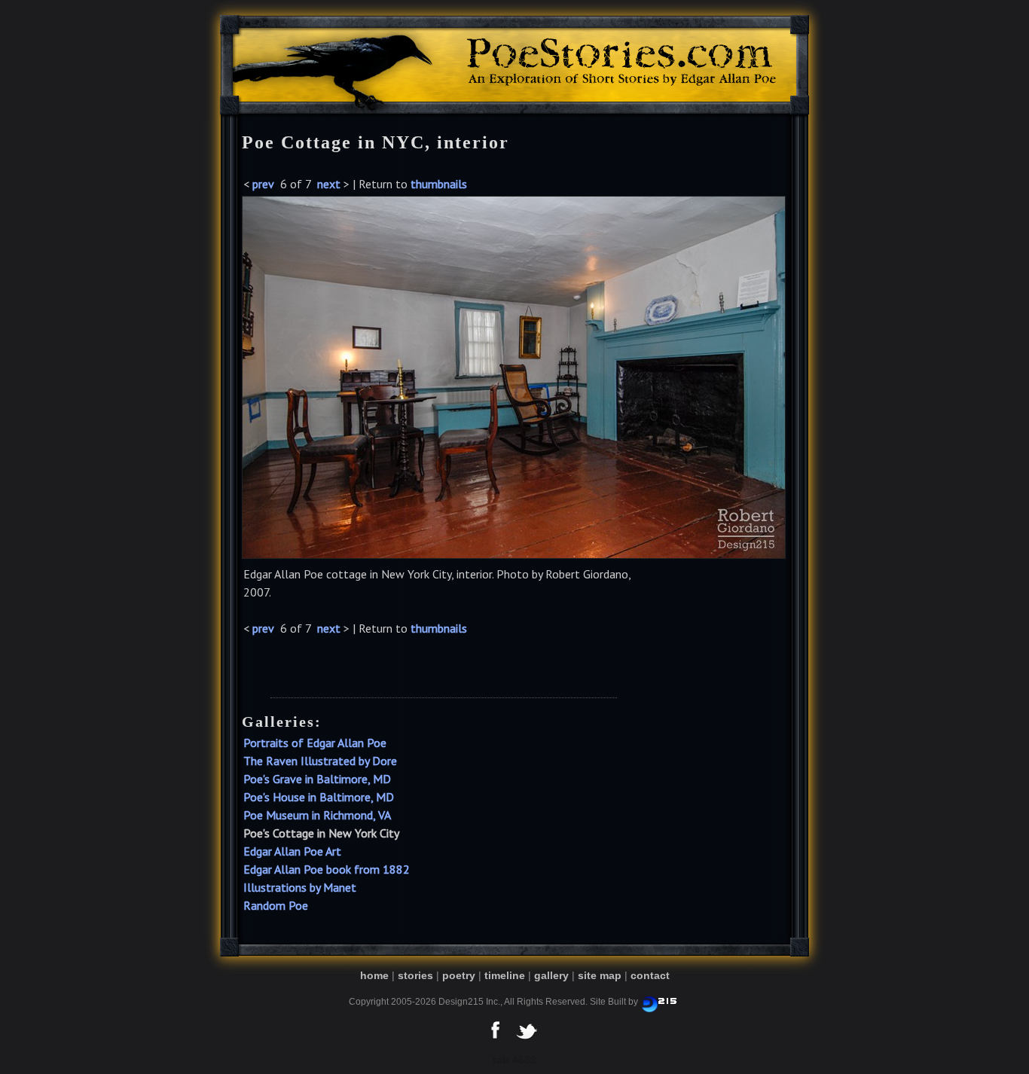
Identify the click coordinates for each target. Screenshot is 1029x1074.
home (374, 975)
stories (415, 975)
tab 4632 (514, 1060)
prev (263, 183)
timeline (504, 975)
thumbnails (439, 183)
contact (650, 975)
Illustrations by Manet (299, 887)
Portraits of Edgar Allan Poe (314, 742)
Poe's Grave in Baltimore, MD (317, 778)
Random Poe (275, 905)
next (328, 183)
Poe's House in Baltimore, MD (318, 796)
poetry (458, 975)
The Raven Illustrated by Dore (320, 760)
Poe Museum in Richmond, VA (317, 814)
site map (599, 975)
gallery (551, 975)
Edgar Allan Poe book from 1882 (326, 869)
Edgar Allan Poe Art (292, 851)
